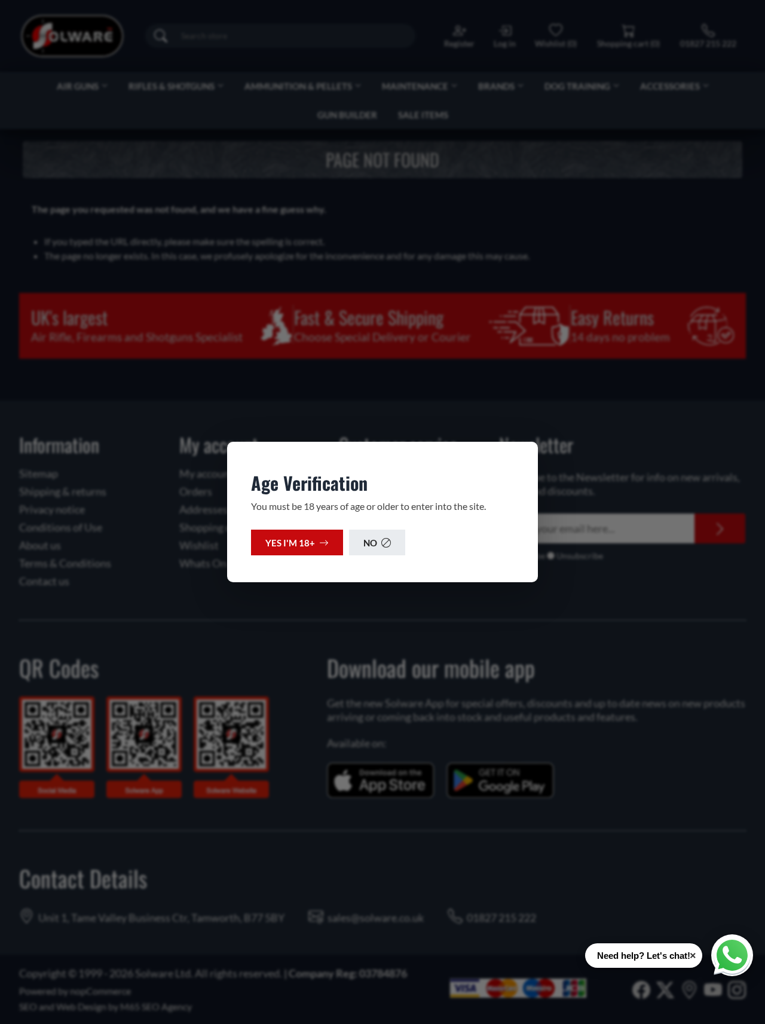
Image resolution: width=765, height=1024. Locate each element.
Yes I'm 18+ (290, 542)
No (370, 542)
